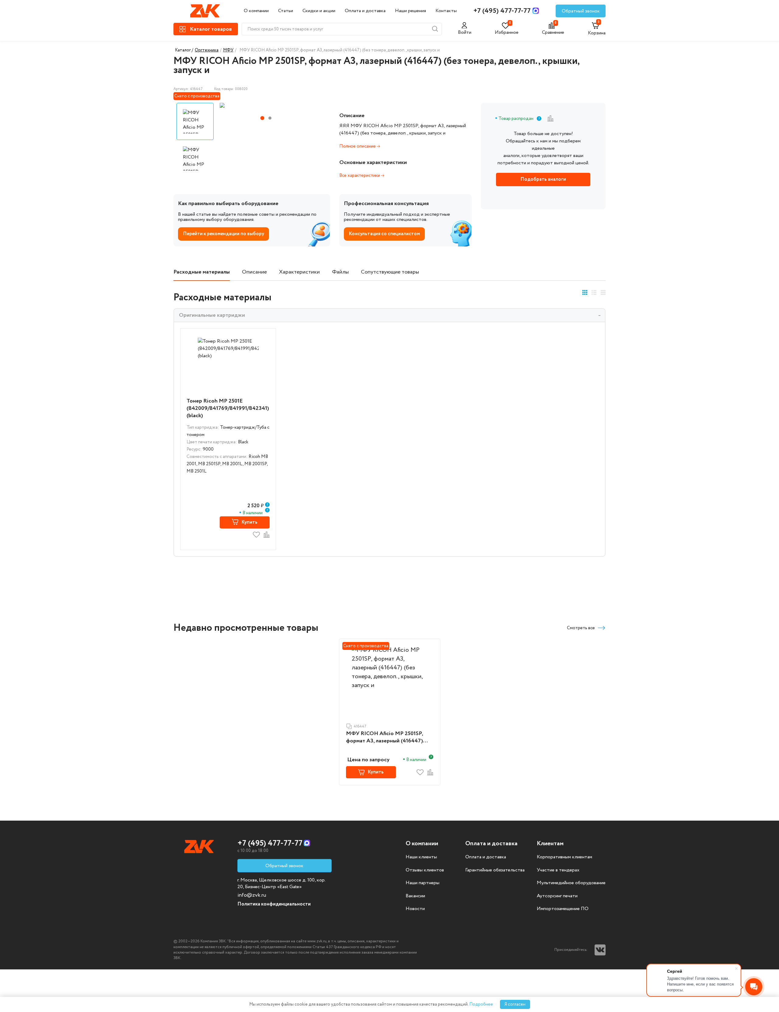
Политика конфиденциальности (274, 904)
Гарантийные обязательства (495, 870)
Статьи (285, 10)
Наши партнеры (422, 883)
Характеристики (299, 272)
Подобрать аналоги (543, 179)
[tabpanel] (266, 105)
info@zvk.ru (251, 895)
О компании (256, 10)
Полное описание (358, 146)
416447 (360, 726)
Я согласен (515, 1004)
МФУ (228, 50)
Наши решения (410, 10)
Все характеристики (360, 175)
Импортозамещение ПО (563, 909)
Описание (254, 272)
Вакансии (415, 896)
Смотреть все (581, 628)
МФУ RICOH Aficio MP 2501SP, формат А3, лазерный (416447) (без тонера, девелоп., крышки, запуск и (385, 737)
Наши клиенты (421, 857)
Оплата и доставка (365, 10)
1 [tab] (262, 118)
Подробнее (481, 1004)
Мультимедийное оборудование (571, 883)
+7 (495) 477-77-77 (502, 11)
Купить (249, 522)
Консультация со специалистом (384, 233)
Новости (415, 909)
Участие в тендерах (558, 870)
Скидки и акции (318, 10)
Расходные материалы (201, 272)
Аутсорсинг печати (557, 896)
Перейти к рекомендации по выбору (223, 233)
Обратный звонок (581, 11)
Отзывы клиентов (425, 870)
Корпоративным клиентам (564, 857)
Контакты (446, 10)
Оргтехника (206, 50)
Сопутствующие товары (390, 272)
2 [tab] (269, 118)
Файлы (340, 272)
